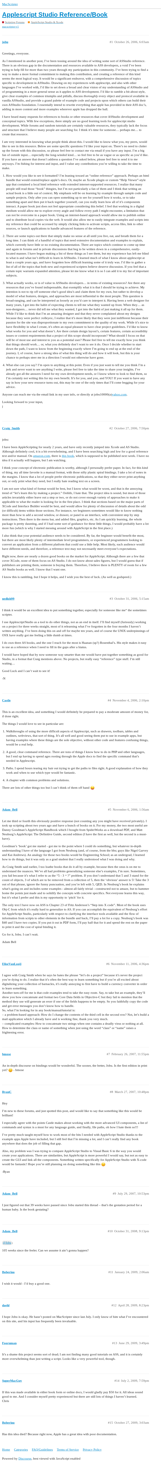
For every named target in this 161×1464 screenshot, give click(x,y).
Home (6, 1449)
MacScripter (10, 4)
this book (68, 456)
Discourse (24, 1458)
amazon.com (41, 456)
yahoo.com (119, 394)
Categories (21, 1449)
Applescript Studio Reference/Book (55, 14)
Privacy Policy (92, 1449)
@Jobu (7, 1242)
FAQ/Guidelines (42, 1449)
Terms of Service (68, 1449)
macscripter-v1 (10, 26)
